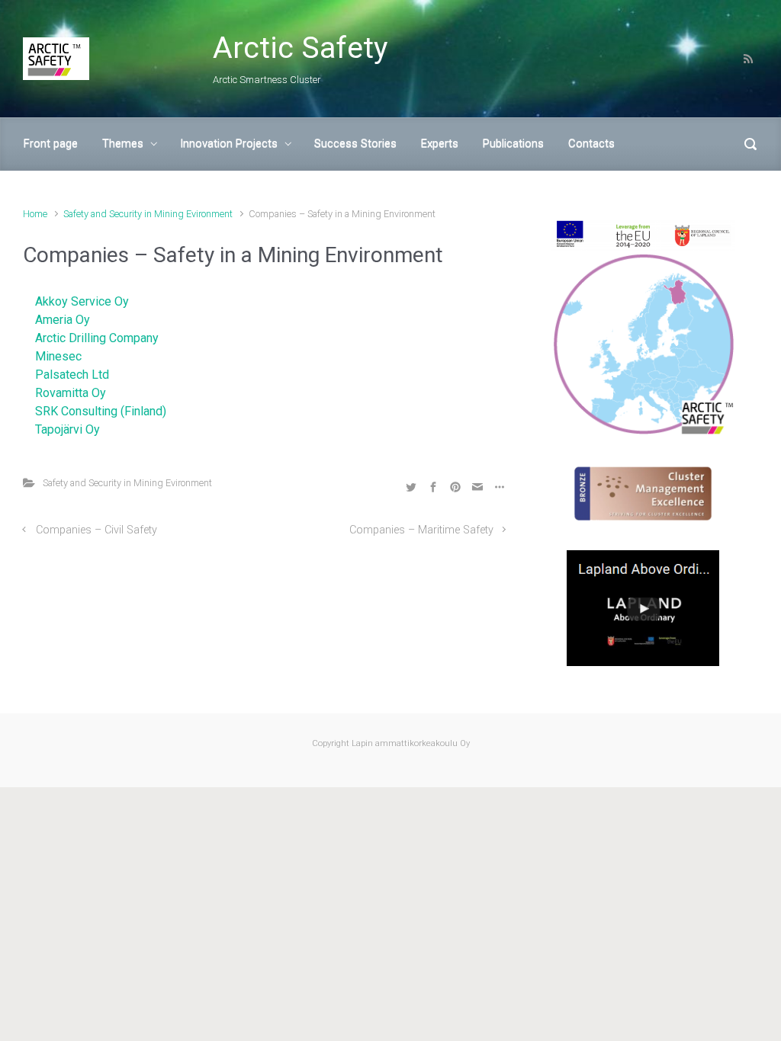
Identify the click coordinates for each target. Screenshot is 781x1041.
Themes (122, 143)
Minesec (58, 356)
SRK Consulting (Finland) (100, 411)
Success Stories (355, 143)
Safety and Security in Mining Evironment (148, 213)
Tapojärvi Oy (67, 429)
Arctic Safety (300, 48)
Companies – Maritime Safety (421, 530)
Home (35, 213)
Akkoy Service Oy (82, 301)
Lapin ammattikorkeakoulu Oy (409, 743)
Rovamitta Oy (70, 393)
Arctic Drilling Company (97, 338)
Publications (513, 143)
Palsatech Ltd (72, 374)
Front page (51, 143)
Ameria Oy (62, 319)
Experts (439, 143)
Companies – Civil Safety (96, 530)
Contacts (591, 143)
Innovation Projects (229, 143)
